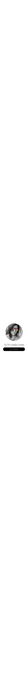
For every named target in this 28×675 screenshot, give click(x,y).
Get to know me (14, 349)
